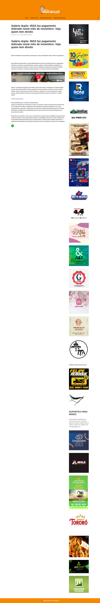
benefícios (41, 104)
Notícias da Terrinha (45, 18)
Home (27, 18)
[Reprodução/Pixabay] (17, 99)
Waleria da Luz (16, 34)
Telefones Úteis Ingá (59, 18)
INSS (28, 63)
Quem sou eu (34, 18)
